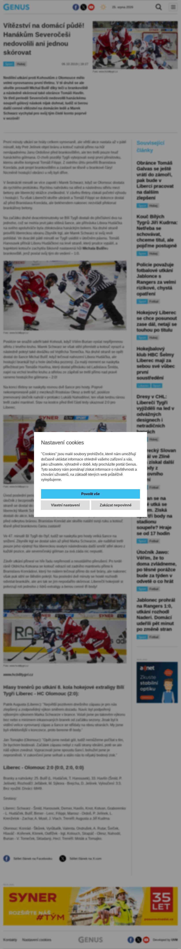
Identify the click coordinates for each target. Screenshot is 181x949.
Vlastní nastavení (65, 505)
